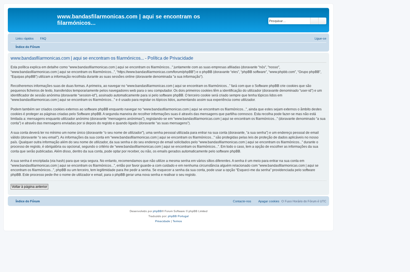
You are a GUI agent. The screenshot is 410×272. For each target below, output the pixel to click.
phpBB (157, 211)
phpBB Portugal (178, 216)
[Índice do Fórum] (33, 18)
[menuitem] (40, 38)
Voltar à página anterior (29, 187)
